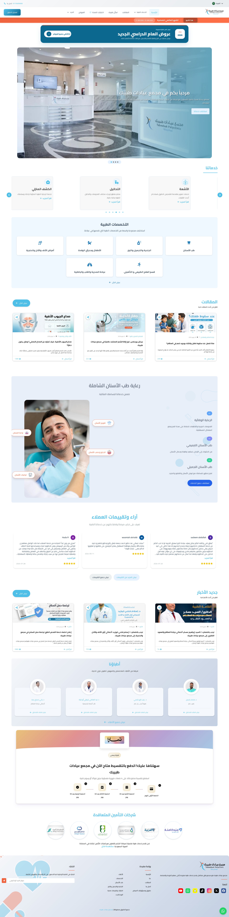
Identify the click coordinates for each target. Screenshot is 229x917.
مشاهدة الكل (107, 846)
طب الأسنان (119, 882)
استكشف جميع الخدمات (199, 483)
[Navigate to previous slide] (220, 195)
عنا (150, 878)
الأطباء (121, 874)
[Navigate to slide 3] (115, 162)
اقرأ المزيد (198, 202)
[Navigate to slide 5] (109, 212)
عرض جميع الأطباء (116, 722)
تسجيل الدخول (12, 12)
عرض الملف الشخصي (192, 712)
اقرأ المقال (210, 358)
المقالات (125, 12)
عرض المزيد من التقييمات (127, 577)
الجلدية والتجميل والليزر (115, 886)
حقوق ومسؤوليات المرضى (142, 890)
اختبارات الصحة (98, 12)
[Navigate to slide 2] (113, 162)
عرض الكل (116, 282)
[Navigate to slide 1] (111, 162)
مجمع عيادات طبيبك (106, 909)
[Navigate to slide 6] (106, 212)
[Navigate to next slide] (9, 195)
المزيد (72, 12)
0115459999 (18, 3)
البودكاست (119, 894)
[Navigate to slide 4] (118, 162)
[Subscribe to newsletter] (4, 880)
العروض (82, 12)
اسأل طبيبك (113, 12)
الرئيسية (154, 12)
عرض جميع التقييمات (100, 577)
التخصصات (119, 878)
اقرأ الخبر (211, 649)
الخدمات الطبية (141, 12)
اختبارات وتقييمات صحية (115, 890)
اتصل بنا (148, 886)
